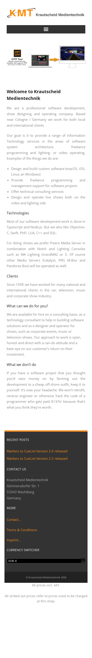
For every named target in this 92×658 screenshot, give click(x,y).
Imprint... (14, 540)
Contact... (14, 519)
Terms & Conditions (22, 530)
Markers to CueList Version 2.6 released (37, 451)
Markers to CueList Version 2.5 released (37, 458)
